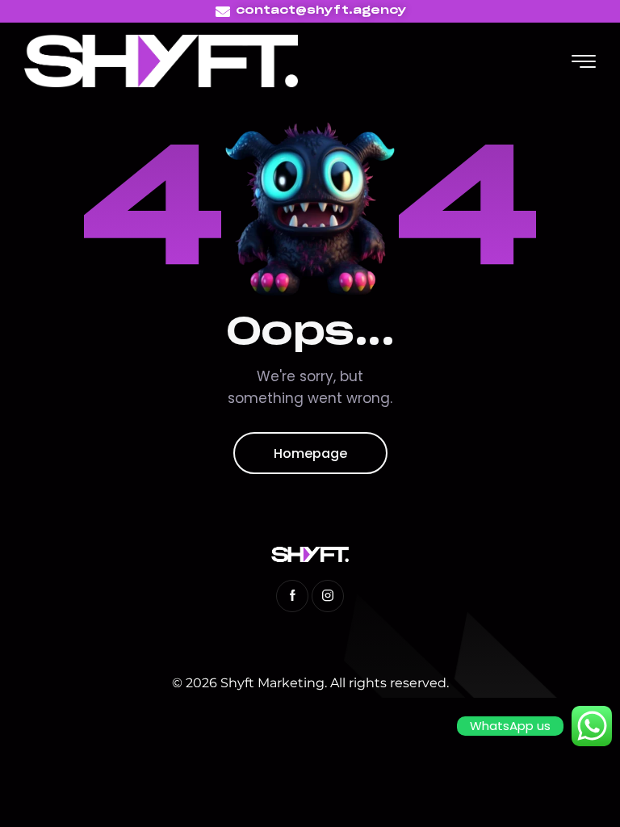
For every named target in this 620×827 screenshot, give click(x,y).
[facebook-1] (292, 596)
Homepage (310, 453)
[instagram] (328, 596)
